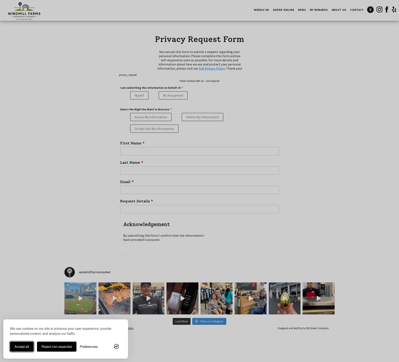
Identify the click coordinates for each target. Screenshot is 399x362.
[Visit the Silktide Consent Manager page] (116, 347)
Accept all (22, 346)
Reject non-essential (57, 346)
